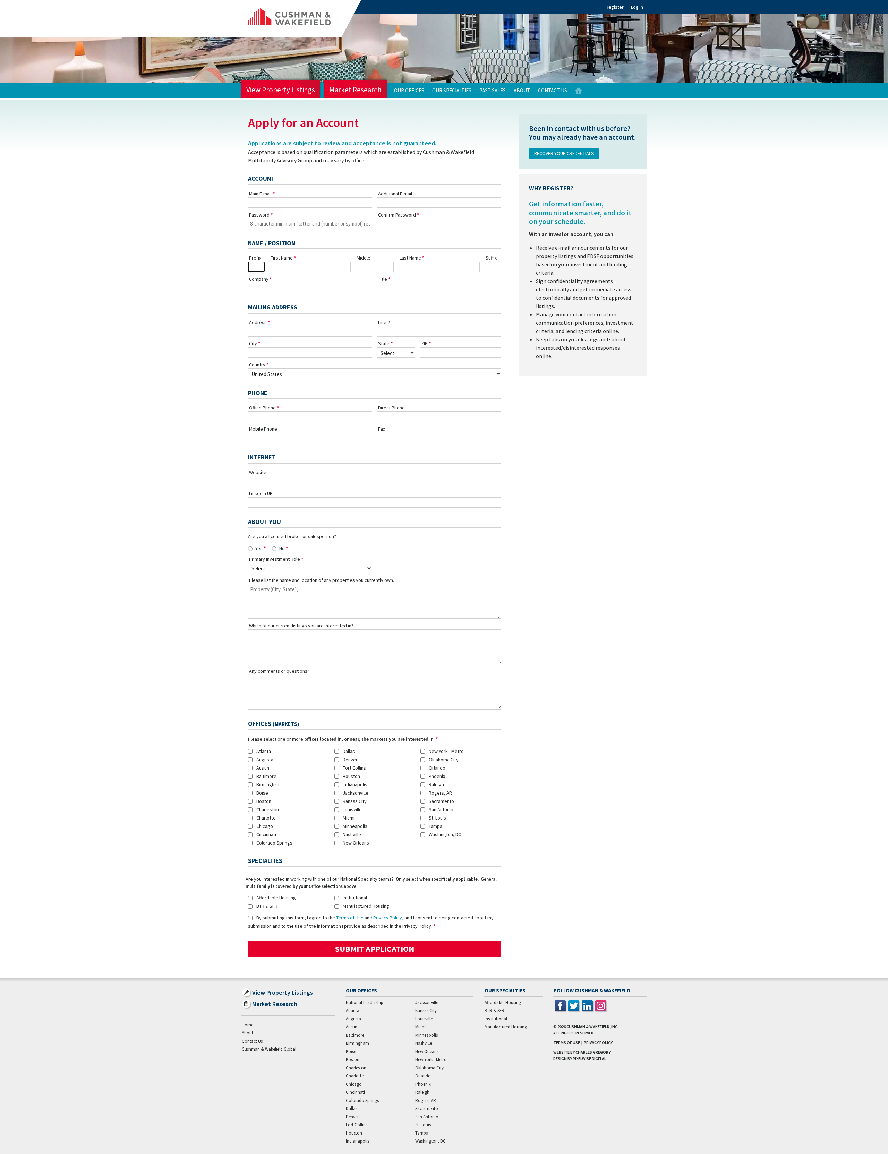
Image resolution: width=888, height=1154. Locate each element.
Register (615, 7)
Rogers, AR (440, 793)
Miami (349, 818)
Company (258, 279)
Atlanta (263, 751)
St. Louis (437, 818)
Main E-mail (260, 193)
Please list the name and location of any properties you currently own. (321, 580)
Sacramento (441, 801)
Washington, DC (445, 834)
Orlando (437, 768)
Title (382, 279)
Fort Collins (354, 768)
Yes (259, 548)
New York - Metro (446, 751)
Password (259, 215)
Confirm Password (397, 215)
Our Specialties (451, 90)
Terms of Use (350, 918)
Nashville (352, 834)
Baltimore (266, 776)
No (282, 548)
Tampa (435, 826)
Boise (262, 793)
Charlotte (266, 818)
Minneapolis (355, 826)
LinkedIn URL (262, 493)
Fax (381, 429)
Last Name (410, 258)
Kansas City (355, 801)
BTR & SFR (267, 906)
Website (257, 472)
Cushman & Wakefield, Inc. (592, 1026)
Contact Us (552, 90)
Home (579, 90)
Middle (363, 258)
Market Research (355, 89)
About (522, 90)
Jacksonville (355, 793)
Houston (351, 776)
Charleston (267, 809)
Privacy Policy (387, 918)
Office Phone (262, 408)
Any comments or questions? (279, 671)
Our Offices (409, 90)
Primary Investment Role (274, 559)
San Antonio (441, 809)
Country (257, 365)
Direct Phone (391, 408)
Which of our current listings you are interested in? (301, 625)
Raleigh (436, 784)
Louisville (352, 809)
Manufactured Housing (366, 906)
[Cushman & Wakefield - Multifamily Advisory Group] (301, 18)
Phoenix (437, 776)
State (384, 343)
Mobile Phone (263, 429)
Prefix (255, 258)
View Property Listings (280, 89)
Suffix (491, 258)
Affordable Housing (276, 897)
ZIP (424, 343)
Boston (263, 801)
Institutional (355, 897)
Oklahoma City (444, 759)
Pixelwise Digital (589, 1058)
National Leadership (364, 1002)
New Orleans (356, 843)
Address (258, 322)
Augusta (264, 759)
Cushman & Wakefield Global (269, 1049)
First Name (282, 258)
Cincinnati (266, 834)
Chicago (264, 826)
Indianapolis (355, 784)
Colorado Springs (274, 843)
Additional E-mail (395, 193)
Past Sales (492, 90)
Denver (350, 759)
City (253, 343)
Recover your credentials (564, 153)
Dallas (349, 751)
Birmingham (268, 784)
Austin (262, 768)
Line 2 (384, 322)
